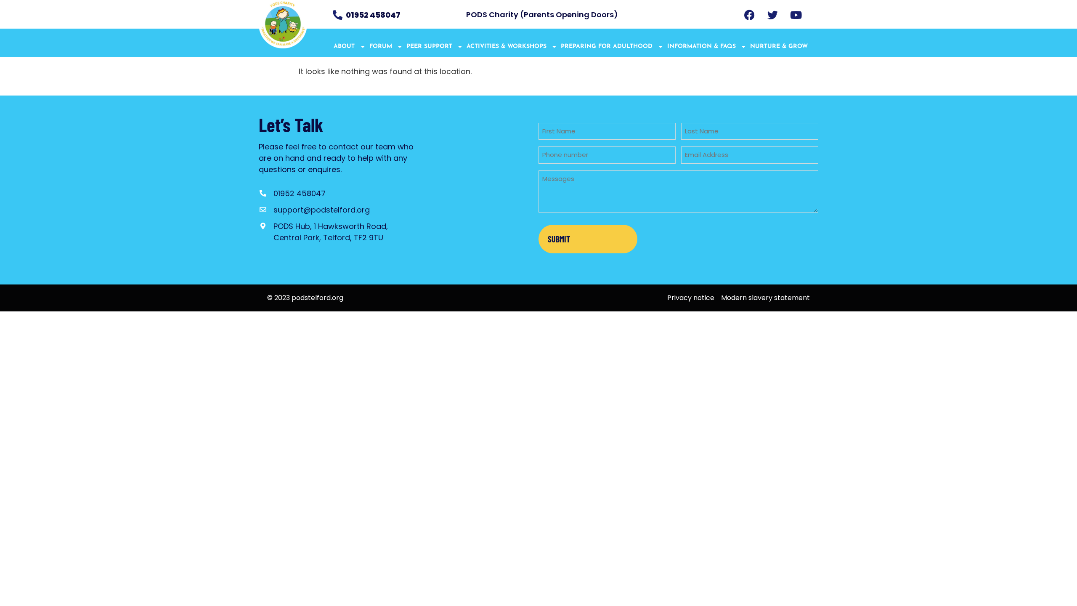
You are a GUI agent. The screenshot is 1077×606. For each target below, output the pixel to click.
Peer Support (429, 46)
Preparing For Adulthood (607, 46)
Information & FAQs (701, 46)
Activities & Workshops (506, 46)
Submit (559, 239)
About (344, 46)
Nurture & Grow (779, 46)
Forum (380, 46)
